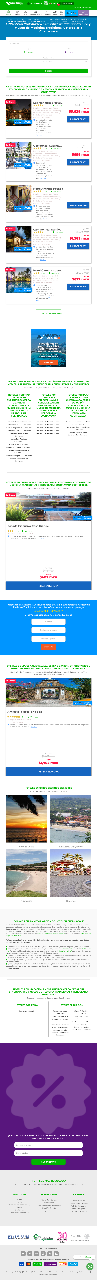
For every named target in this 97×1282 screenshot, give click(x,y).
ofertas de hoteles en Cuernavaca (51, 933)
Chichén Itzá (19, 1210)
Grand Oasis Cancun (49, 1200)
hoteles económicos (67, 949)
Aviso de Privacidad (49, 1272)
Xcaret (19, 1199)
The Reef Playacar (78, 1209)
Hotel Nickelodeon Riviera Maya (49, 1205)
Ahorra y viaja (53, 1274)
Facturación (60, 1272)
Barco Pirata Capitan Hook (19, 1213)
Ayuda (78, 1272)
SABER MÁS (48, 647)
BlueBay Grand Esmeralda (78, 1203)
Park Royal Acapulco (78, 1206)
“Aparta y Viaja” (65, 951)
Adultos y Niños (48, 58)
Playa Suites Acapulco (79, 1211)
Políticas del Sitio (37, 1272)
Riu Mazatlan (49, 1203)
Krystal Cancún (49, 1211)
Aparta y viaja (44, 1274)
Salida (69, 49)
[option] (48, 541)
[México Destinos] (16, 3)
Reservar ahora (78, 119)
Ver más (39, 135)
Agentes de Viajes (70, 1272)
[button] (37, 13)
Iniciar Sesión (67, 3)
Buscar (48, 71)
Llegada (28, 49)
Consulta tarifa (78, 205)
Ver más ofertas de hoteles (51, 313)
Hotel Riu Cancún (49, 1208)
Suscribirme (48, 1161)
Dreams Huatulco (78, 1201)
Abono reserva (85, 1272)
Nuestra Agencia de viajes (14, 1272)
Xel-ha (19, 1202)
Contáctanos (27, 1272)
